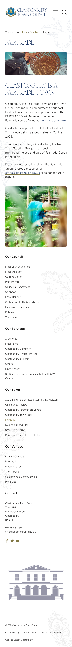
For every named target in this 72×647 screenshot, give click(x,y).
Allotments (11, 338)
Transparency (13, 317)
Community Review (16, 404)
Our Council (14, 256)
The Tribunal (12, 471)
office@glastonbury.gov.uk (22, 172)
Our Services (15, 328)
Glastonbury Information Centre (23, 409)
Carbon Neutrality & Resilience (22, 301)
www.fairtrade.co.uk (53, 120)
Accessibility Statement (50, 632)
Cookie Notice (29, 632)
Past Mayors (12, 281)
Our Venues (14, 446)
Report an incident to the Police (23, 434)
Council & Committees (17, 286)
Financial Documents (17, 307)
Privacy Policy (12, 632)
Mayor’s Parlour (14, 466)
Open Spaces (12, 368)
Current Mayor (13, 276)
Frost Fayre (11, 343)
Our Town (35, 32)
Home (24, 32)
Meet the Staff (13, 271)
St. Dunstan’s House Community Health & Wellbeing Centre (34, 376)
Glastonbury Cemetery (18, 348)
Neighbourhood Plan (16, 424)
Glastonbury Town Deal (18, 414)
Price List (10, 481)
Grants (9, 363)
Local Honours (13, 296)
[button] (55, 12)
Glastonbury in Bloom (17, 358)
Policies (9, 312)
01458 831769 (13, 527)
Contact (11, 493)
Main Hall (10, 461)
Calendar (10, 291)
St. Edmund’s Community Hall (21, 476)
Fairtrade (10, 419)
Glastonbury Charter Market (21, 353)
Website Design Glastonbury (19, 639)
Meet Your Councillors (17, 266)
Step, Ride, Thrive (15, 429)
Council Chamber (15, 456)
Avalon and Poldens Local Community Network (31, 399)
